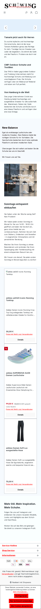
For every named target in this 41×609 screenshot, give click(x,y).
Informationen (8, 555)
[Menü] (4, 12)
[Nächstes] (35, 27)
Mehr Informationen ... (20, 592)
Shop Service (8, 550)
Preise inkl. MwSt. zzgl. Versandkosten (19, 334)
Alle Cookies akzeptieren (21, 606)
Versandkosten (8, 574)
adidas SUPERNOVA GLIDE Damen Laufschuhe (18, 374)
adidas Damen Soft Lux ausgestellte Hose (17, 449)
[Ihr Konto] (31, 12)
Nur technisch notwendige (21, 601)
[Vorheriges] (5, 27)
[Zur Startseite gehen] (20, 6)
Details (20, 340)
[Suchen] (26, 12)
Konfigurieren (21, 596)
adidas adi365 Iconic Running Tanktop (20, 299)
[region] (20, 27)
